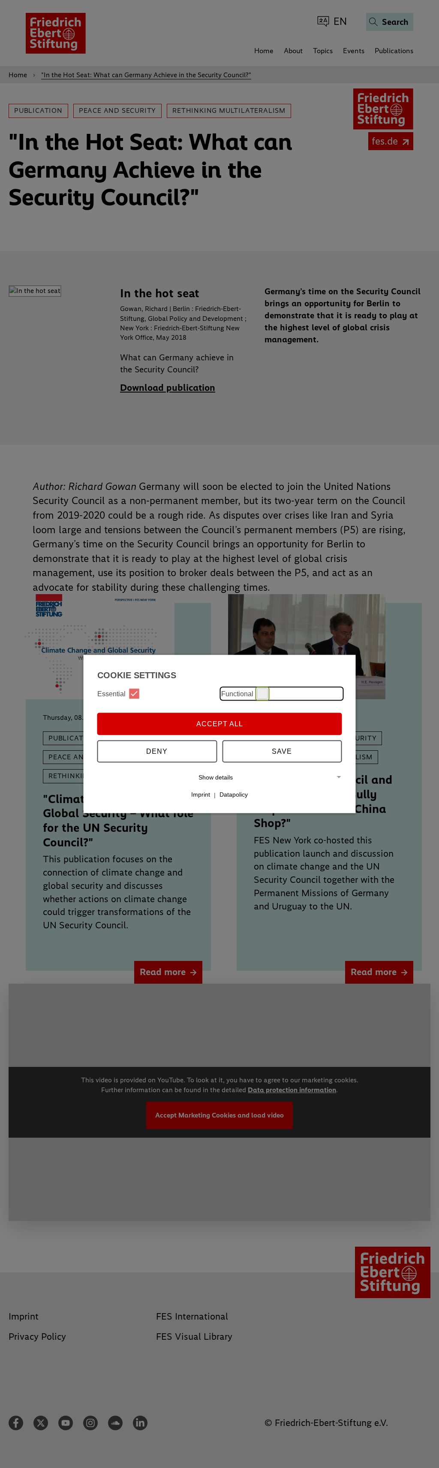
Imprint (200, 794)
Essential (111, 693)
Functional (237, 693)
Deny (157, 751)
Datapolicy (234, 794)
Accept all (219, 723)
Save (282, 751)
